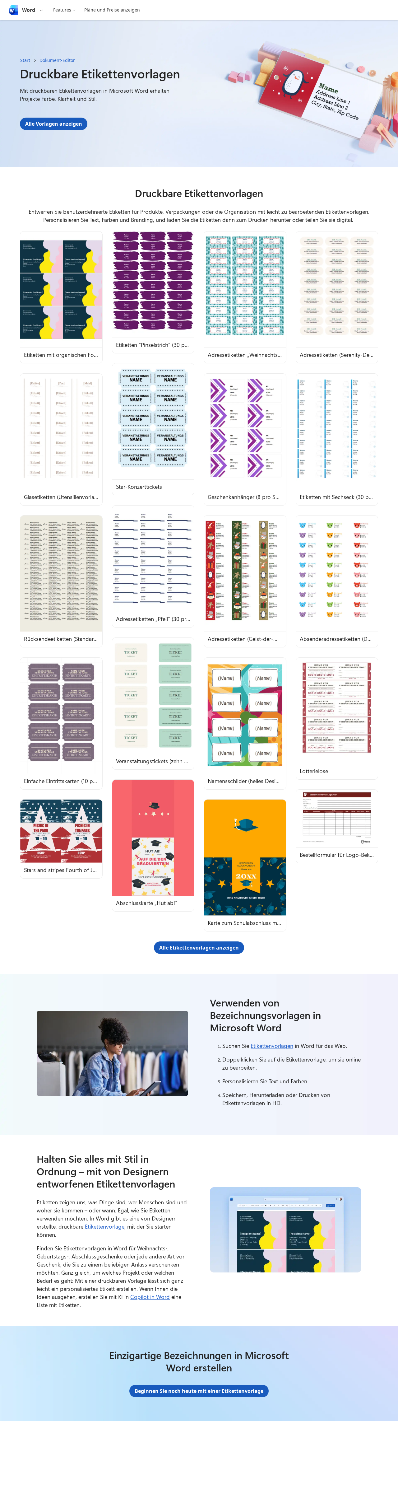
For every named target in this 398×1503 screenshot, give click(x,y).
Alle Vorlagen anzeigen (53, 123)
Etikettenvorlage (104, 1226)
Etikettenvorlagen (272, 1045)
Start (25, 60)
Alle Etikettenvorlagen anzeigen (199, 947)
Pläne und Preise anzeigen (112, 10)
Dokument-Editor (57, 60)
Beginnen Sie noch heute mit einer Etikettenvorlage (199, 1391)
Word (28, 10)
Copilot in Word (150, 1296)
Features (62, 10)
